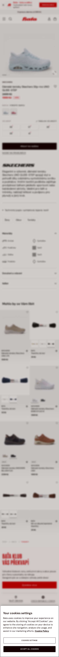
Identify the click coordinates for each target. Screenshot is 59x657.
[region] (29, 631)
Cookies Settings (29, 640)
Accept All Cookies (29, 649)
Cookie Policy (42, 631)
